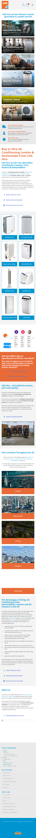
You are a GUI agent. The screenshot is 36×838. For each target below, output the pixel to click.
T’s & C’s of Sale (6, 797)
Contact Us (5, 787)
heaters (18, 174)
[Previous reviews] (11, 338)
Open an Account (7, 775)
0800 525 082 (7, 759)
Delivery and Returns (8, 778)
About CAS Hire (6, 772)
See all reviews (7, 343)
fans (12, 459)
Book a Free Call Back (13, 195)
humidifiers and (28, 459)
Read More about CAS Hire (15, 715)
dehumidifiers (12, 174)
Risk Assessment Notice (8, 809)
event (12, 620)
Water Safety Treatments (9, 803)
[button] (23, 5)
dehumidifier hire (15, 460)
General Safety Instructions (9, 806)
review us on (6, 346)
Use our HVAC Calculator (14, 205)
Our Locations (6, 784)
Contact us (11, 635)
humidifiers (4, 175)
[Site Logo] (5, 5)
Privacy (4, 800)
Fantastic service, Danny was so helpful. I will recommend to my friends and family (29, 341)
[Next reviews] (33, 338)
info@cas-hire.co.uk (8, 762)
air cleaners (24, 174)
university (22, 618)
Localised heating (9, 630)
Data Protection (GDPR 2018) (10, 812)
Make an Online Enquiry (14, 200)
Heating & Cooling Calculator (10, 781)
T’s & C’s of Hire (6, 794)
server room (12, 618)
